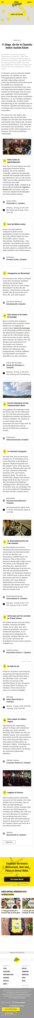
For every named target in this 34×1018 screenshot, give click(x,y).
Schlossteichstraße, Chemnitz (17, 440)
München (25, 975)
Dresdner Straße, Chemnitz (16, 259)
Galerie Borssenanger (22, 328)
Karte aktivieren (17, 14)
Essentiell (8, 1002)
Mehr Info (9, 842)
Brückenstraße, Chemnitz (16, 304)
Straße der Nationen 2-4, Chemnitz (15, 366)
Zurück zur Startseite (17, 952)
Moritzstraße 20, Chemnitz (16, 835)
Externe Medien (20, 1002)
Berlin (24, 968)
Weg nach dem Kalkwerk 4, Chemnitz (16, 502)
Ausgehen (6, 972)
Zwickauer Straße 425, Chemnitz (18, 763)
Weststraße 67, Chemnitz (15, 203)
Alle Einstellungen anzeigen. (17, 1005)
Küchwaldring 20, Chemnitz (16, 598)
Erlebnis (6, 978)
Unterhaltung (8, 975)
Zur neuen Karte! (17, 879)
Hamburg (25, 972)
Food (5, 968)
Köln (23, 978)
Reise (23, 981)
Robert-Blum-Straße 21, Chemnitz (15, 700)
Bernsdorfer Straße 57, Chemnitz (18, 652)
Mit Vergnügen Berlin (17, 4)
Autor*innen (25, 985)
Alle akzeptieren (11, 1009)
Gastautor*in (17, 40)
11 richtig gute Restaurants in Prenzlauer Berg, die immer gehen (10, 912)
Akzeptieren (9, 1013)
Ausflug (6, 981)
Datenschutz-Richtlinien (19, 997)
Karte (5, 984)
